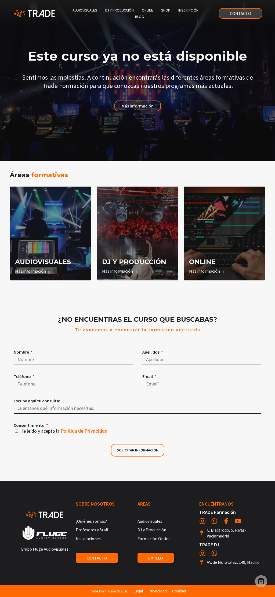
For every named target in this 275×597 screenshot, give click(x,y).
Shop (165, 10)
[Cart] (261, 581)
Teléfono (23, 376)
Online (147, 10)
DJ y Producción (119, 10)
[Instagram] (202, 521)
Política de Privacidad (84, 431)
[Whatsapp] (214, 521)
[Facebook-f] (226, 521)
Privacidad (158, 591)
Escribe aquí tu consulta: (37, 401)
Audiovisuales (85, 10)
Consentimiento (29, 425)
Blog (139, 16)
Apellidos (151, 352)
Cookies (179, 591)
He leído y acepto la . (64, 431)
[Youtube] (238, 521)
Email (148, 376)
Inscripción (188, 10)
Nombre (22, 352)
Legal (138, 591)
